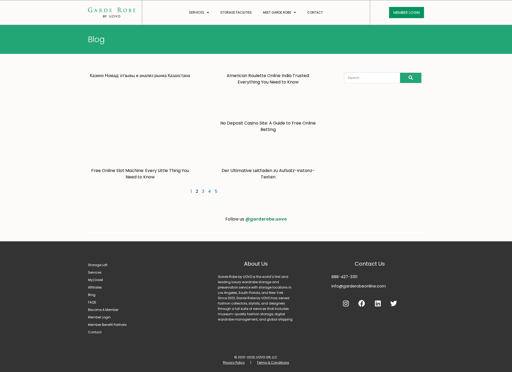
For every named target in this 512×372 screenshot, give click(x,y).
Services (196, 12)
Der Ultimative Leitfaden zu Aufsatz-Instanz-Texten (268, 173)
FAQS (92, 302)
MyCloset (95, 280)
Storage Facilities (236, 12)
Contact (315, 12)
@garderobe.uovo (266, 219)
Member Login (99, 317)
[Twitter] (394, 303)
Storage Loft (97, 265)
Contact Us (370, 263)
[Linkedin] (378, 303)
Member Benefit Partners (107, 324)
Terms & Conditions (273, 362)
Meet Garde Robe (277, 12)
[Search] (410, 78)
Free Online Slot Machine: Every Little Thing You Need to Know (140, 173)
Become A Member (103, 309)
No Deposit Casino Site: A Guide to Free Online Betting (268, 126)
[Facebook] (362, 303)
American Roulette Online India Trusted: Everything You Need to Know (268, 79)
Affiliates (95, 287)
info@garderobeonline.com (358, 286)
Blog (91, 295)
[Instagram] (346, 303)
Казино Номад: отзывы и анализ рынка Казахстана (140, 76)
